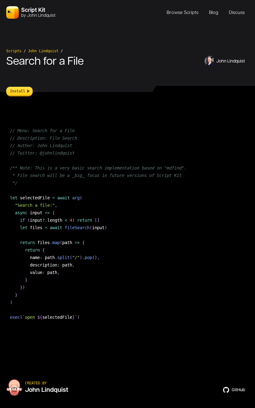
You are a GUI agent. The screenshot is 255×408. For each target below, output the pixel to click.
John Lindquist (43, 51)
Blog (213, 12)
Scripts (13, 51)
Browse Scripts (182, 12)
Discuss (237, 12)
